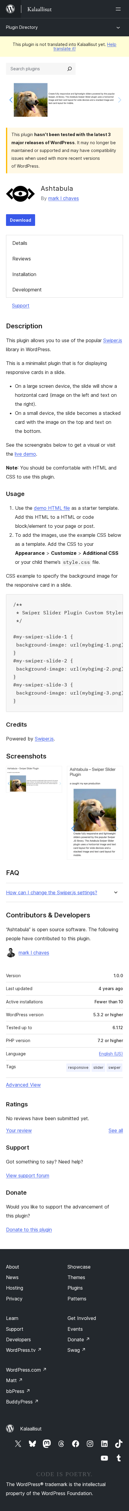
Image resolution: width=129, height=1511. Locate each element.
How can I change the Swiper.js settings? (51, 892)
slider (98, 1067)
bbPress (18, 1391)
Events (75, 1329)
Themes (76, 1277)
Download (20, 220)
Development (27, 290)
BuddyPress (22, 1402)
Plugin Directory (22, 27)
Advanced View (23, 1085)
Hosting (14, 1288)
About (12, 1267)
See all (116, 1130)
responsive (78, 1067)
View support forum (27, 1175)
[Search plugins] (70, 69)
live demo (25, 454)
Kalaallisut (31, 1429)
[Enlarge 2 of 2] (115, 774)
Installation (24, 274)
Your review (19, 1130)
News (12, 1277)
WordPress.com (26, 1370)
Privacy (14, 1299)
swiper (114, 1067)
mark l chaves (63, 198)
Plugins (75, 1288)
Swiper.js (112, 340)
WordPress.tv (24, 1350)
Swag (77, 1350)
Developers (18, 1339)
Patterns (77, 1299)
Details (19, 243)
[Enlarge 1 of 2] (54, 774)
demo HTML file (52, 508)
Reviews (21, 259)
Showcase (79, 1267)
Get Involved (82, 1318)
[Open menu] (119, 9)
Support (20, 306)
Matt (14, 1380)
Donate (79, 1339)
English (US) (111, 1053)
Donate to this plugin (29, 1230)
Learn (12, 1318)
